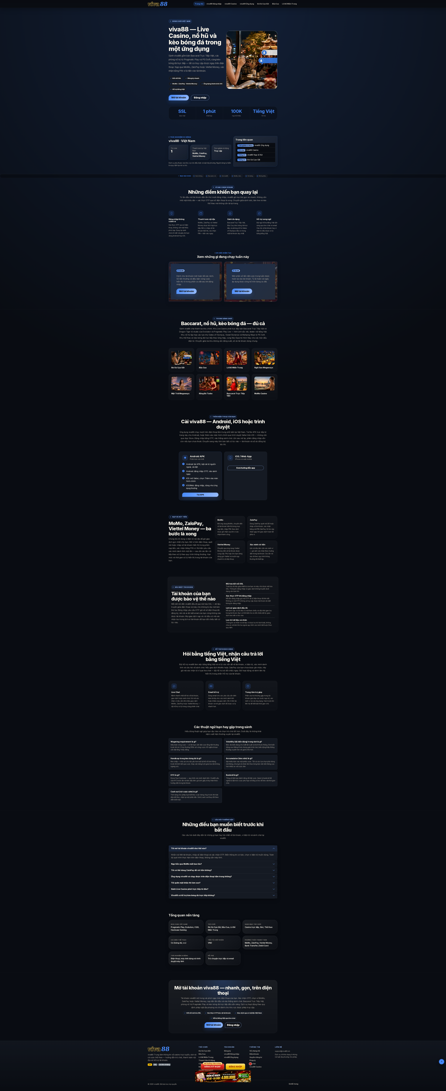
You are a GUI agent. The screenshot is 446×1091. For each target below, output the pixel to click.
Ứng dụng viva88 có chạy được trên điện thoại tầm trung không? (201, 876)
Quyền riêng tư (255, 1057)
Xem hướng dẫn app (245, 468)
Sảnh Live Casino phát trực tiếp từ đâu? (189, 889)
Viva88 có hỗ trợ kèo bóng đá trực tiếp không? (193, 895)
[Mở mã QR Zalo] (223, 1076)
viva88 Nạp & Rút (250, 155)
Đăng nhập (200, 97)
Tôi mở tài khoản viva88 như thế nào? (189, 848)
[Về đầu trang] (441, 1061)
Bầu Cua (275, 4)
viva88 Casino (231, 4)
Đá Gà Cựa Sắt (263, 4)
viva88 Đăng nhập (214, 4)
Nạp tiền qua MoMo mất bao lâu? (186, 864)
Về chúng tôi (254, 1051)
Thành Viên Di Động (207, 1060)
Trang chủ (199, 4)
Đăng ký (227, 1051)
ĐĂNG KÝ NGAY (212, 1066)
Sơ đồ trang (293, 1084)
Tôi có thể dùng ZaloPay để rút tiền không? (191, 870)
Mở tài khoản (178, 97)
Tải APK (200, 495)
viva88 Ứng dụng (247, 4)
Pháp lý (252, 1060)
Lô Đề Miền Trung (289, 4)
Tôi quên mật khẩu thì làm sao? (185, 883)
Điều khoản (254, 1054)
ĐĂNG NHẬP (235, 1066)
